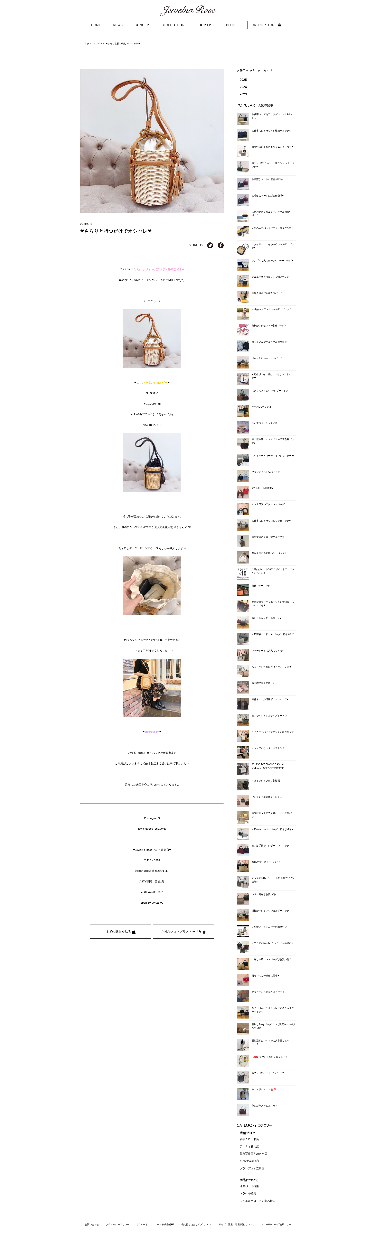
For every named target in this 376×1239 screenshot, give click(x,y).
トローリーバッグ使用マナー (276, 1224)
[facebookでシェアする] (221, 245)
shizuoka (97, 43)
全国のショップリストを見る (181, 931)
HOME (96, 24)
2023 (243, 94)
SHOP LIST (205, 24)
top (87, 43)
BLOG (231, 24)
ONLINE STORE (264, 25)
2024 (243, 87)
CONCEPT (143, 24)
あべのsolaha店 (249, 1161)
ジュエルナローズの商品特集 (257, 1200)
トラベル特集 (248, 1193)
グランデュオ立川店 (252, 1168)
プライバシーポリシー (117, 1224)
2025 (243, 79)
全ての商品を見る (119, 931)
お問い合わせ (92, 1224)
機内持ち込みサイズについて (196, 1224)
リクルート (142, 1224)
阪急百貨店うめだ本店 (253, 1153)
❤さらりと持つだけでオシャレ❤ (123, 43)
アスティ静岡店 (249, 1146)
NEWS (118, 24)
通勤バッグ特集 (249, 1186)
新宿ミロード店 (249, 1139)
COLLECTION (174, 24)
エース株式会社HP (164, 1224)
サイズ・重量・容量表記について (236, 1224)
